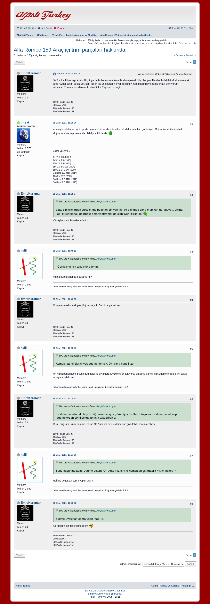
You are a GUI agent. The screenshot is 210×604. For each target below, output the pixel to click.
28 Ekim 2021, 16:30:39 (64, 123)
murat (25, 122)
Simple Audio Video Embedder (105, 593)
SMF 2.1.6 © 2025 (95, 590)
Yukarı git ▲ (187, 585)
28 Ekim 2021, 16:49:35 (64, 299)
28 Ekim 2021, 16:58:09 (64, 348)
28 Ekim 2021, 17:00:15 (64, 398)
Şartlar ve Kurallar (169, 585)
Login (193, 43)
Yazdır (19, 61)
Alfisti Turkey (23, 585)
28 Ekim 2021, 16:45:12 (64, 251)
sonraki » (191, 55)
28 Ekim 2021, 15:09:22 (68, 74)
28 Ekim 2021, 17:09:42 (64, 503)
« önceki (179, 55)
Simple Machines (115, 590)
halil (24, 250)
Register (183, 43)
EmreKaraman (31, 73)
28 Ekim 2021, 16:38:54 (64, 194)
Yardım (155, 585)
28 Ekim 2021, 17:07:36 (64, 455)
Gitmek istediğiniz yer (130, 564)
